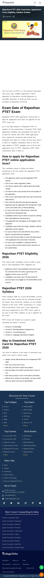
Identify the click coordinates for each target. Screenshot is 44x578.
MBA (5, 419)
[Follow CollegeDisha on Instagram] (25, 503)
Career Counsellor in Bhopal (11, 541)
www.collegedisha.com (22, 576)
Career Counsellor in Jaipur (10, 534)
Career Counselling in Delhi (10, 518)
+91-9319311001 (10, 495)
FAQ (24, 560)
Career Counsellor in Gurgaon (11, 537)
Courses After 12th (10, 439)
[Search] (35, 3)
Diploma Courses (9, 442)
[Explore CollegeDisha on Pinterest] (33, 503)
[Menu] (40, 3)
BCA (5, 413)
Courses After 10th (10, 436)
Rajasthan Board (29, 448)
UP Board (27, 439)
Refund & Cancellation (9, 568)
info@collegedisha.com (12, 498)
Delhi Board (27, 436)
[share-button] (13, 16)
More (5, 425)
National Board (28, 442)
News (6, 465)
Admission (5, 560)
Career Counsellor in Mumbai (11, 524)
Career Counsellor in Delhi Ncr (11, 544)
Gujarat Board (28, 452)
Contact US (16, 564)
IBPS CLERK (28, 410)
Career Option (8, 474)
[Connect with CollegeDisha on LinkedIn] (18, 503)
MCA (5, 416)
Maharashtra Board (30, 445)
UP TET (26, 419)
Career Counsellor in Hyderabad (12, 531)
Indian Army (28, 413)
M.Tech (6, 410)
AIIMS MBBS (28, 406)
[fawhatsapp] (41, 567)
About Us (15, 560)
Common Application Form (13, 481)
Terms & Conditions (8, 572)
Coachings (7, 471)
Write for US (30, 568)
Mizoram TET (28, 422)
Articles (6, 468)
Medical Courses (9, 452)
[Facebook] (4, 503)
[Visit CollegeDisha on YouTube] (40, 503)
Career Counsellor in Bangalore (12, 521)
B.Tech (6, 406)
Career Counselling (10, 478)
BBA (5, 422)
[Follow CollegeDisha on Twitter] (11, 503)
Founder (18, 568)
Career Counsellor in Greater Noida (13, 547)
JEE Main (27, 416)
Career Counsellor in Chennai (11, 527)
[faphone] (41, 574)
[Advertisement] (22, 63)
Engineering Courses (11, 445)
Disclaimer (26, 564)
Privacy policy (6, 564)
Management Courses (11, 448)
